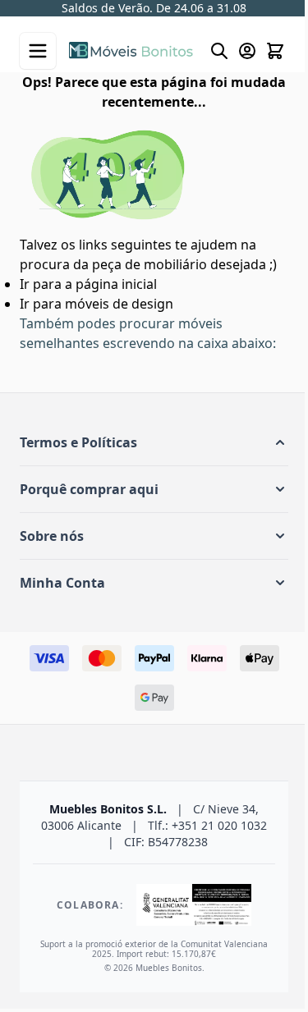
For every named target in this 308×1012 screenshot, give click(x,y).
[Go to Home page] (131, 51)
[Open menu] (38, 51)
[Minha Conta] (247, 51)
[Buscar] (219, 51)
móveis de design (119, 304)
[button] (154, 442)
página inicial (116, 284)
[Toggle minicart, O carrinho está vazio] (275, 51)
